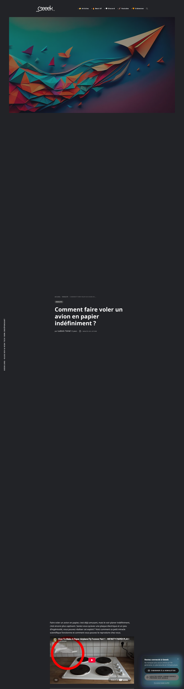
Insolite (65, 297)
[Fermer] (178, 659)
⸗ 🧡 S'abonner (137, 8)
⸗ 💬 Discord (109, 8)
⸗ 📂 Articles (83, 8)
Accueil (57, 297)
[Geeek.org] (45, 11)
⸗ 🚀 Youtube (123, 8)
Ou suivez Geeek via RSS (161, 683)
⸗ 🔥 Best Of (96, 8)
